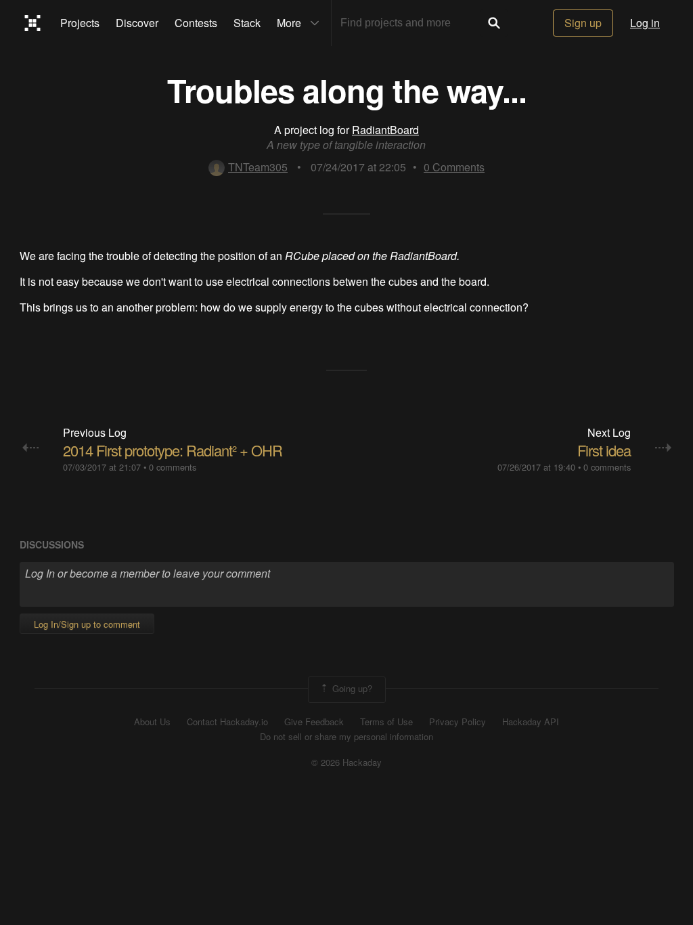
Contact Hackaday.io (227, 722)
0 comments (172, 466)
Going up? (351, 688)
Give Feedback (314, 722)
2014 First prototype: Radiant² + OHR (172, 449)
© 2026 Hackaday (346, 762)
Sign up (583, 22)
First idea (604, 449)
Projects (79, 22)
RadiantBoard (385, 129)
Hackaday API (530, 722)
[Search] (494, 23)
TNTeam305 (258, 167)
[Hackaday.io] (33, 23)
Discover (137, 22)
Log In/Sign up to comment (87, 624)
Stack (247, 22)
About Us (152, 722)
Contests (196, 22)
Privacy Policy (457, 722)
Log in (645, 22)
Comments (454, 167)
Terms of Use (386, 722)
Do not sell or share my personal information (346, 737)
